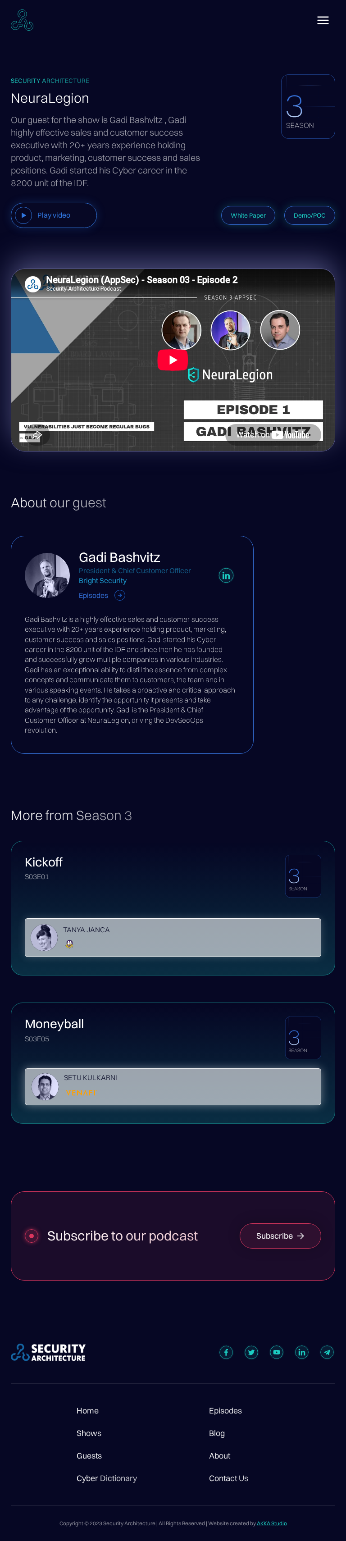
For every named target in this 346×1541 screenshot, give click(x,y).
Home (88, 1410)
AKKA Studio (272, 1523)
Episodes (225, 1410)
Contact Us (228, 1478)
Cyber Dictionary (107, 1478)
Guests (89, 1455)
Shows (89, 1433)
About (219, 1455)
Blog (217, 1433)
